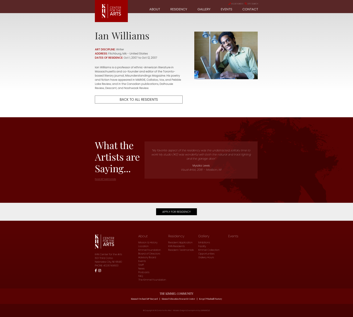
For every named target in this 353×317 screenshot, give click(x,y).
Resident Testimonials (181, 250)
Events (226, 9)
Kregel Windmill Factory (210, 298)
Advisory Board (147, 257)
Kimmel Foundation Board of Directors (149, 251)
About (154, 9)
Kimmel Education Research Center (178, 298)
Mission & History (147, 242)
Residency (178, 9)
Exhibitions (204, 242)
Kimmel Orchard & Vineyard (144, 298)
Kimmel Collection (209, 250)
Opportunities (206, 253)
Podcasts (143, 272)
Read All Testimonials (105, 179)
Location (143, 246)
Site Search (252, 3)
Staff (141, 265)
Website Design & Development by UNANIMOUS (191, 310)
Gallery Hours (206, 257)
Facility (202, 246)
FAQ (140, 276)
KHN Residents (176, 246)
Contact (250, 9)
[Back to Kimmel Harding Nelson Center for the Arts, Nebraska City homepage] (111, 17)
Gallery (204, 9)
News (141, 268)
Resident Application (180, 242)
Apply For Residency (176, 212)
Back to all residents (139, 99)
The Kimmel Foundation (152, 279)
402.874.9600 (237, 3)
